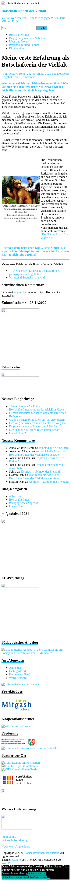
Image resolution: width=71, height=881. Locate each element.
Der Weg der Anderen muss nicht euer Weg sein (37, 423)
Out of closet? (17, 433)
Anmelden (15, 667)
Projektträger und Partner (24, 44)
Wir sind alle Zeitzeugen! (54, 447)
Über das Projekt (19, 41)
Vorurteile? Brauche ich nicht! (29, 277)
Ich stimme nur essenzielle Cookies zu (24, 877)
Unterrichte (16, 506)
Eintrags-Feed (17, 671)
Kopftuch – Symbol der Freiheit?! (41, 471)
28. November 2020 (39, 73)
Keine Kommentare (24, 77)
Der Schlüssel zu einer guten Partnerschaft (34, 429)
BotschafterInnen (19, 34)
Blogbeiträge (16, 48)
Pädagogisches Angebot (23, 503)
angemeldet (20, 292)
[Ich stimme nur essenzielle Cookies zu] (48, 878)
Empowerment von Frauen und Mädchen (33, 426)
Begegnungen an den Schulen (27, 38)
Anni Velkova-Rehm (14, 73)
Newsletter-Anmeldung (16, 846)
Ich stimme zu (37, 873)
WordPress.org (18, 677)
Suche (42, 28)
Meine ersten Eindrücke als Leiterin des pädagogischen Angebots (34, 272)
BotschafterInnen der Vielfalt (24, 11)
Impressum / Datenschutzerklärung (15, 838)
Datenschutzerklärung (15, 873)
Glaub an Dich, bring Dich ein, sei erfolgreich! (37, 419)
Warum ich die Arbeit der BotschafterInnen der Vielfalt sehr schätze (37, 453)
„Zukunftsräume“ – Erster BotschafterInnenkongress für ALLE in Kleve (36, 407)
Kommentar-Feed (19, 674)
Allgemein (15, 496)
